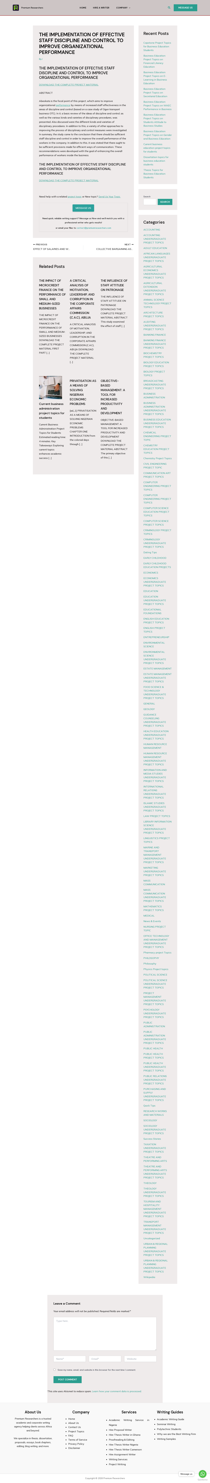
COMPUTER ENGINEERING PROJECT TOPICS (157, 486)
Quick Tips (149, 1105)
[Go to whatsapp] (202, 1474)
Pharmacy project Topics (157, 952)
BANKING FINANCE (154, 334)
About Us (73, 1422)
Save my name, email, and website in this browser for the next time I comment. (97, 1370)
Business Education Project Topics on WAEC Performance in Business (157, 105)
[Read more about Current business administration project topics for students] (50, 387)
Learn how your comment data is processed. (117, 1391)
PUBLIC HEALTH (153, 1048)
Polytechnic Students (169, 1429)
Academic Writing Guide (170, 1419)
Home (83, 8)
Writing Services (118, 1459)
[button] (169, 8)
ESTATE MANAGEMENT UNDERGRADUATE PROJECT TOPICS (157, 677)
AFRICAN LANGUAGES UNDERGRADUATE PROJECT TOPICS (156, 257)
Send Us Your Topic (110, 196)
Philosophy (149, 963)
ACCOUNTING (151, 229)
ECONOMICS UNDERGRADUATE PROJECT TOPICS (154, 582)
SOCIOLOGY (150, 1120)
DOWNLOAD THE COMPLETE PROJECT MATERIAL (69, 84)
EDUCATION (150, 591)
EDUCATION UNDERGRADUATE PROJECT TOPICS (154, 600)
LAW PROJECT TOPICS (156, 816)
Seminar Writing (166, 1424)
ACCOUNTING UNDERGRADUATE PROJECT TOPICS (154, 239)
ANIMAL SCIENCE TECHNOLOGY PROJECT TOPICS (157, 303)
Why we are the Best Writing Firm (176, 1434)
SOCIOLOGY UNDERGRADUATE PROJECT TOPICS (154, 1129)
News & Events (152, 921)
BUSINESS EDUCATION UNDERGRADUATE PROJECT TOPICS (157, 423)
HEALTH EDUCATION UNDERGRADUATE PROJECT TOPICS (155, 735)
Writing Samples (166, 1438)
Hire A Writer (101, 8)
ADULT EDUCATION (155, 248)
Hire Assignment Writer (122, 1454)
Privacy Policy (76, 1443)
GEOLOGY (149, 709)
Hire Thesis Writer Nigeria (123, 1444)
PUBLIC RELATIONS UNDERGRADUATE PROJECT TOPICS (155, 1080)
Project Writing (117, 1464)
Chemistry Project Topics (157, 458)
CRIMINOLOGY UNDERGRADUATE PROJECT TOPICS (154, 543)
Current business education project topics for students (156, 148)
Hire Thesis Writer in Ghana (124, 1434)
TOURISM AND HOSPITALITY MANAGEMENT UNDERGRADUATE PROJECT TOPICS (154, 1209)
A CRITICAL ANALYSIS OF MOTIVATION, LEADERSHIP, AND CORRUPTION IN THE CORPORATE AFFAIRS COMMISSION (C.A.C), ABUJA (82, 299)
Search (147, 196)
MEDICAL (149, 915)
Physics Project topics (155, 969)
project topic (75, 196)
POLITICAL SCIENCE (155, 974)
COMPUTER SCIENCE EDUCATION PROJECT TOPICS (156, 512)
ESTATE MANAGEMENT (157, 668)
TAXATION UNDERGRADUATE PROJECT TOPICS (154, 1148)
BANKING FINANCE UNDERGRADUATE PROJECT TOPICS (154, 344)
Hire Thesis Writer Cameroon (125, 1449)
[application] (128, 8)
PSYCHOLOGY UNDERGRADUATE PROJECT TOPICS (154, 1013)
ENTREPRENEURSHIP (156, 637)
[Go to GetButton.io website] (203, 1480)
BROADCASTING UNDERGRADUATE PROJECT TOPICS (154, 384)
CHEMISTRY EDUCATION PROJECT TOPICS (156, 449)
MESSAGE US (83, 207)
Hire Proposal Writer (120, 1429)
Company (122, 8)
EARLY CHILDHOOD (154, 557)
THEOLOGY (150, 1183)
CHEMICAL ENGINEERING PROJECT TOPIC (157, 436)
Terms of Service (77, 1439)
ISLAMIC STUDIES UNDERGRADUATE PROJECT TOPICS (154, 807)
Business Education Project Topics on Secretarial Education (155, 92)
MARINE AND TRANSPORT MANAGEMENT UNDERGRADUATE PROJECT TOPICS (154, 855)
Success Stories (152, 1138)
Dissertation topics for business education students (155, 161)
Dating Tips (150, 552)
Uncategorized (151, 1238)
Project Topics (76, 1431)
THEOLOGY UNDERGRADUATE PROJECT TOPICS (154, 1192)
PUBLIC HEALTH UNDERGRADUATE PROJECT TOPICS (154, 1067)
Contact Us (74, 1427)
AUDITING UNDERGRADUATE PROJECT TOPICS (154, 325)
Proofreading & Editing (121, 1439)
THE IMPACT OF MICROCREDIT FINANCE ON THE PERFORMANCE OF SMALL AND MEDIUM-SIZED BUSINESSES (52, 294)
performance (63, 105)
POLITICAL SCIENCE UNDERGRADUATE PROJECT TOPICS (155, 984)
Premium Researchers (32, 7)
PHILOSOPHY (151, 958)
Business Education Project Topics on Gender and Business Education (157, 135)
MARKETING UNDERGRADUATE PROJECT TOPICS (154, 871)
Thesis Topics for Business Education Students (154, 173)
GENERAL (149, 703)
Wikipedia (149, 1277)
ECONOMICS (150, 572)
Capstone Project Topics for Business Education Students (157, 46)
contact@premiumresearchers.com (94, 228)
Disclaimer (74, 1447)
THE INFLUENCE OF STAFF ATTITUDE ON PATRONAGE (114, 285)
